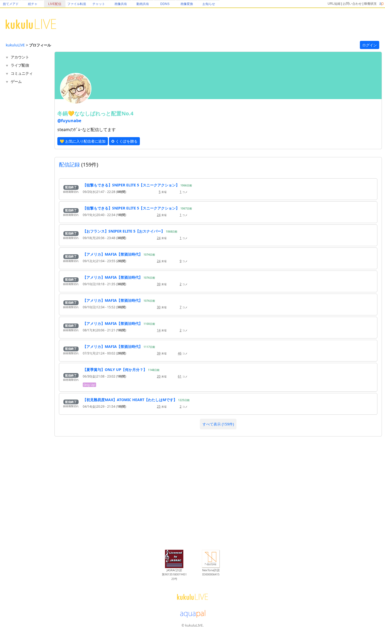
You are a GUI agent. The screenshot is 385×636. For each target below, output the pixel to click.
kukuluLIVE (15, 44)
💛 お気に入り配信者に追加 (83, 141)
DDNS (164, 4)
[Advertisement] (26, 172)
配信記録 (69, 164)
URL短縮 (334, 4)
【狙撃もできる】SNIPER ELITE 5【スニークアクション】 (131, 184)
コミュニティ (22, 73)
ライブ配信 (20, 65)
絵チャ (32, 4)
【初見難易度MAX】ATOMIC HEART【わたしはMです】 (130, 399)
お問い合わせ (352, 4)
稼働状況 (370, 4)
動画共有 (142, 4)
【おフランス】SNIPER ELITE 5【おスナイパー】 (124, 231)
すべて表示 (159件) (218, 424)
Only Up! (89, 385)
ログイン (369, 44)
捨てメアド (11, 4)
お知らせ (208, 4)
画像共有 (120, 4)
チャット (98, 4)
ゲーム (16, 81)
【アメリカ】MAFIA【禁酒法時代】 (112, 254)
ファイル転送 (76, 4)
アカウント (20, 57)
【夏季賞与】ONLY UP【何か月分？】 (115, 369)
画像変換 (186, 4)
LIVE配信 (54, 4)
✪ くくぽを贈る (124, 141)
